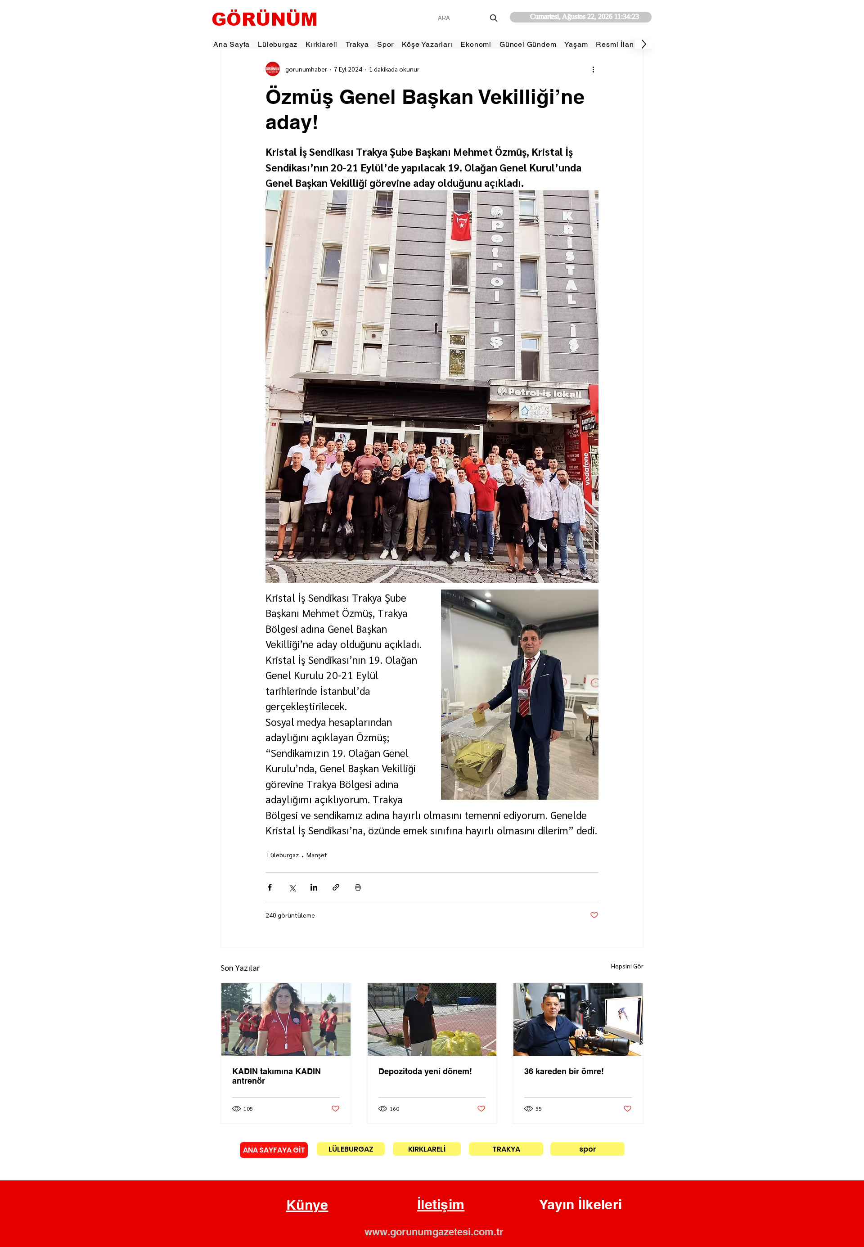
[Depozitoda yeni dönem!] (432, 1019)
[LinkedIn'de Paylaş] (314, 887)
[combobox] (468, 18)
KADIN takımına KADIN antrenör (276, 1076)
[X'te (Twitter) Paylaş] (292, 887)
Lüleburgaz (283, 855)
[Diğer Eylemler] (593, 68)
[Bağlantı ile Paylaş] (336, 887)
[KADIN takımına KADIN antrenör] (286, 1019)
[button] (307, 1205)
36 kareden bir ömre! (564, 1071)
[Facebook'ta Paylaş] (270, 887)
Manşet (316, 855)
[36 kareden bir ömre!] (578, 1019)
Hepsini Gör (627, 966)
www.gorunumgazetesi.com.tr (434, 1232)
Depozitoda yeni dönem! (425, 1071)
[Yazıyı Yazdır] (358, 887)
